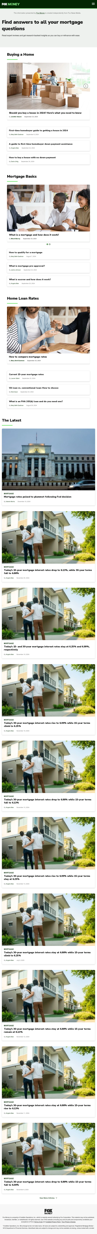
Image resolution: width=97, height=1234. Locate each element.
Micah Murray (15, 239)
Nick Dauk (14, 392)
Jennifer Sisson (16, 117)
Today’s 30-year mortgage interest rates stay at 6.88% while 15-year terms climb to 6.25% (47, 954)
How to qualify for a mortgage (25, 252)
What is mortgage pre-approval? (27, 266)
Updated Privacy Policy (53, 1222)
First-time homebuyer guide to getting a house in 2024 (38, 130)
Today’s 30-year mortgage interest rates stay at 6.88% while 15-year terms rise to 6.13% (47, 1107)
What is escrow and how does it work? (30, 279)
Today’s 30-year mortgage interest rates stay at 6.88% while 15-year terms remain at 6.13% (47, 1030)
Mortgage (9, 493)
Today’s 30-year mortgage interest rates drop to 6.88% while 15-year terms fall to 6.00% (47, 1183)
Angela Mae (15, 148)
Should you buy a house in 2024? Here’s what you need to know (45, 112)
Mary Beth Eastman (17, 134)
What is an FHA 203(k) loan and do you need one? (36, 401)
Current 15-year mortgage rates (26, 374)
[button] (10, 86)
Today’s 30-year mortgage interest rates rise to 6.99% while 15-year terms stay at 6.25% (47, 878)
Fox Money (40, 13)
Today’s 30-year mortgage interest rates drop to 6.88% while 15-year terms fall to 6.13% (47, 801)
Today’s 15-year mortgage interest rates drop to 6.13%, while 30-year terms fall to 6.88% (48, 572)
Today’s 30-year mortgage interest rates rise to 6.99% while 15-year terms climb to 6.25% (47, 725)
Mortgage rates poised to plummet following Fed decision (37, 496)
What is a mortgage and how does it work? (34, 234)
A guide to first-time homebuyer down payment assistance (41, 144)
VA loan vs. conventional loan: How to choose (33, 387)
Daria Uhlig (14, 161)
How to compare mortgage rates (28, 356)
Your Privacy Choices (68, 1222)
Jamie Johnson (16, 270)
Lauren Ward (15, 378)
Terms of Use (38, 1222)
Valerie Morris (10, 501)
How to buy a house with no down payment (32, 157)
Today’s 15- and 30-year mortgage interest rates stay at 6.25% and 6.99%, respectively (46, 648)
